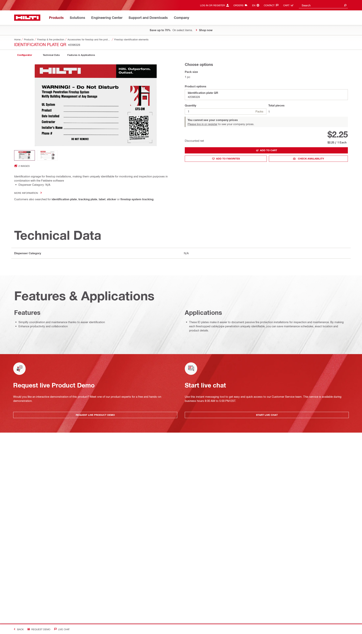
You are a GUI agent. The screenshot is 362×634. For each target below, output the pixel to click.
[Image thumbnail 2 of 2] (47, 155)
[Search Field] (345, 5)
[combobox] (323, 5)
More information (26, 192)
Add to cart (268, 150)
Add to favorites (228, 158)
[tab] (24, 55)
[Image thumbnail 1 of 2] (24, 155)
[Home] (27, 18)
